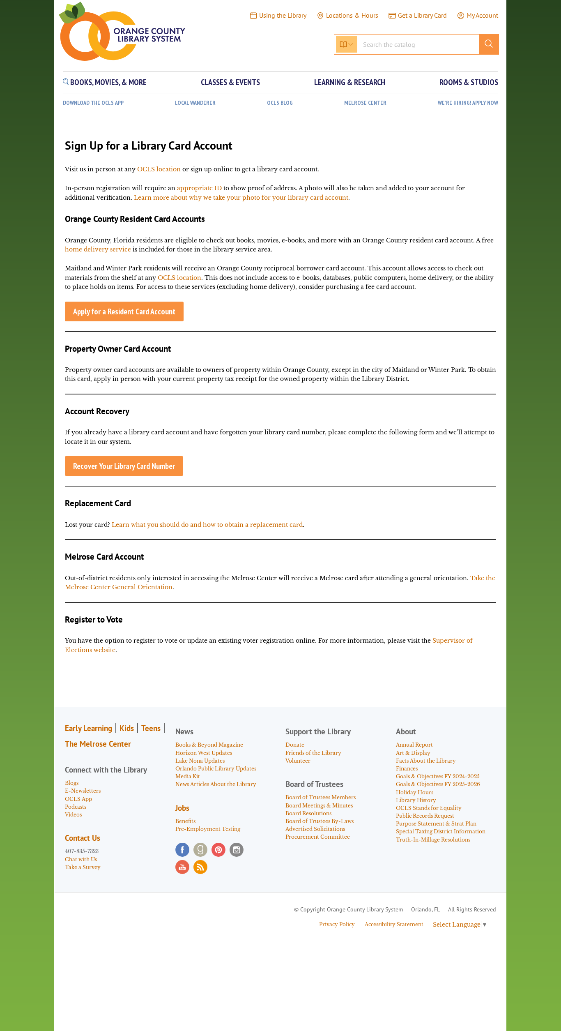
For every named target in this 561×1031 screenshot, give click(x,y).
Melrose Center (365, 103)
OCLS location (159, 169)
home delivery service (98, 249)
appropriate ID (199, 188)
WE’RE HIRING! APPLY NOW (468, 103)
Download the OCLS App (93, 103)
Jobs (182, 808)
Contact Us (82, 838)
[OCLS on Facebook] (182, 850)
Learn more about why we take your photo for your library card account (241, 197)
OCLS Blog (280, 103)
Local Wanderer (195, 103)
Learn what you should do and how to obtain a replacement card (207, 524)
